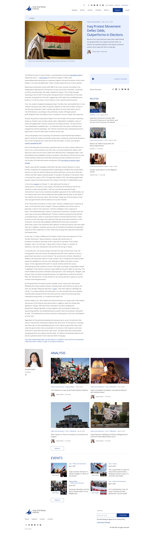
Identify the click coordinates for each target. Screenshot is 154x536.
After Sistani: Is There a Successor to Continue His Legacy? (69, 435)
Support (118, 10)
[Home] (49, 511)
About (106, 10)
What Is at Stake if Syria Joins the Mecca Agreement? (102, 144)
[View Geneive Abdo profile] (89, 52)
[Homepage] (35, 8)
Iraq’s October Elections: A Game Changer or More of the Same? (78, 474)
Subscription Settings (103, 522)
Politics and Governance (93, 22)
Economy (92, 115)
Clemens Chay (93, 175)
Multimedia (109, 5)
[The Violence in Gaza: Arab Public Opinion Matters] (70, 371)
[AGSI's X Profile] (88, 5)
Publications (112, 387)
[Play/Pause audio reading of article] (93, 79)
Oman (106, 166)
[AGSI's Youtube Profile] (94, 5)
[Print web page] (128, 89)
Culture (90, 10)
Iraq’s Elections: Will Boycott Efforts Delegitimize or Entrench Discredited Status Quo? (109, 435)
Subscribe (124, 5)
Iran (98, 115)
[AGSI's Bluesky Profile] (103, 5)
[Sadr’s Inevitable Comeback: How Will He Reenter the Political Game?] (110, 371)
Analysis (74, 10)
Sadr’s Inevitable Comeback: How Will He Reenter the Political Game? (109, 391)
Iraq (103, 22)
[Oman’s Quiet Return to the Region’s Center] (98, 159)
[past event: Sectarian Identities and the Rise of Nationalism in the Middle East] (59, 488)
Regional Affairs (70, 387)
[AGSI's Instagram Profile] (100, 5)
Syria (106, 140)
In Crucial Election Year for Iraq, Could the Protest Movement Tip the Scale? (118, 491)
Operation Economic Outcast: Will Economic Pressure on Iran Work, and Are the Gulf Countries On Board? (104, 120)
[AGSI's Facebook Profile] (91, 5)
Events (82, 10)
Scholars (98, 10)
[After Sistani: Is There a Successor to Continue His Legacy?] (70, 415)
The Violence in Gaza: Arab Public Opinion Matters (69, 390)
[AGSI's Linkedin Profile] (97, 5)
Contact (117, 5)
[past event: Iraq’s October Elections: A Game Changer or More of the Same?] (59, 470)
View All (57, 448)
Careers (42, 519)
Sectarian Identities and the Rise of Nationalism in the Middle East (79, 491)
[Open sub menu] (109, 10)
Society (115, 463)
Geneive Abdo (95, 51)
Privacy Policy (28, 529)
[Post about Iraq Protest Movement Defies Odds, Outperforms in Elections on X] (119, 89)
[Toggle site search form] (84, 5)
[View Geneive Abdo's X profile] (26, 375)
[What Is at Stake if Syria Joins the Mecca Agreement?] (98, 132)
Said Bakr (92, 148)
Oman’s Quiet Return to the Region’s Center (103, 171)
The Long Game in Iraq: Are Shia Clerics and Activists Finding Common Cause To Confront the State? (119, 472)
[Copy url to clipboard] (113, 89)
